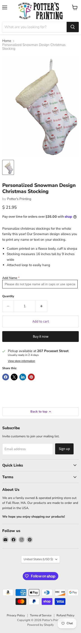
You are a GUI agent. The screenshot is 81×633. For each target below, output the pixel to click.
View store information (21, 361)
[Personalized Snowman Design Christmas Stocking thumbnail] (8, 167)
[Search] (73, 27)
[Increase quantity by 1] (41, 306)
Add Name (9, 278)
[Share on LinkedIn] (22, 377)
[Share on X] (14, 377)
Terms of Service (41, 615)
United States (38, 559)
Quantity (8, 296)
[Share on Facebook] (5, 377)
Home (6, 41)
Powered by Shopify (40, 625)
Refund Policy (65, 615)
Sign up (64, 448)
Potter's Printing (19, 199)
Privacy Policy (16, 615)
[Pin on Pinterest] (31, 377)
